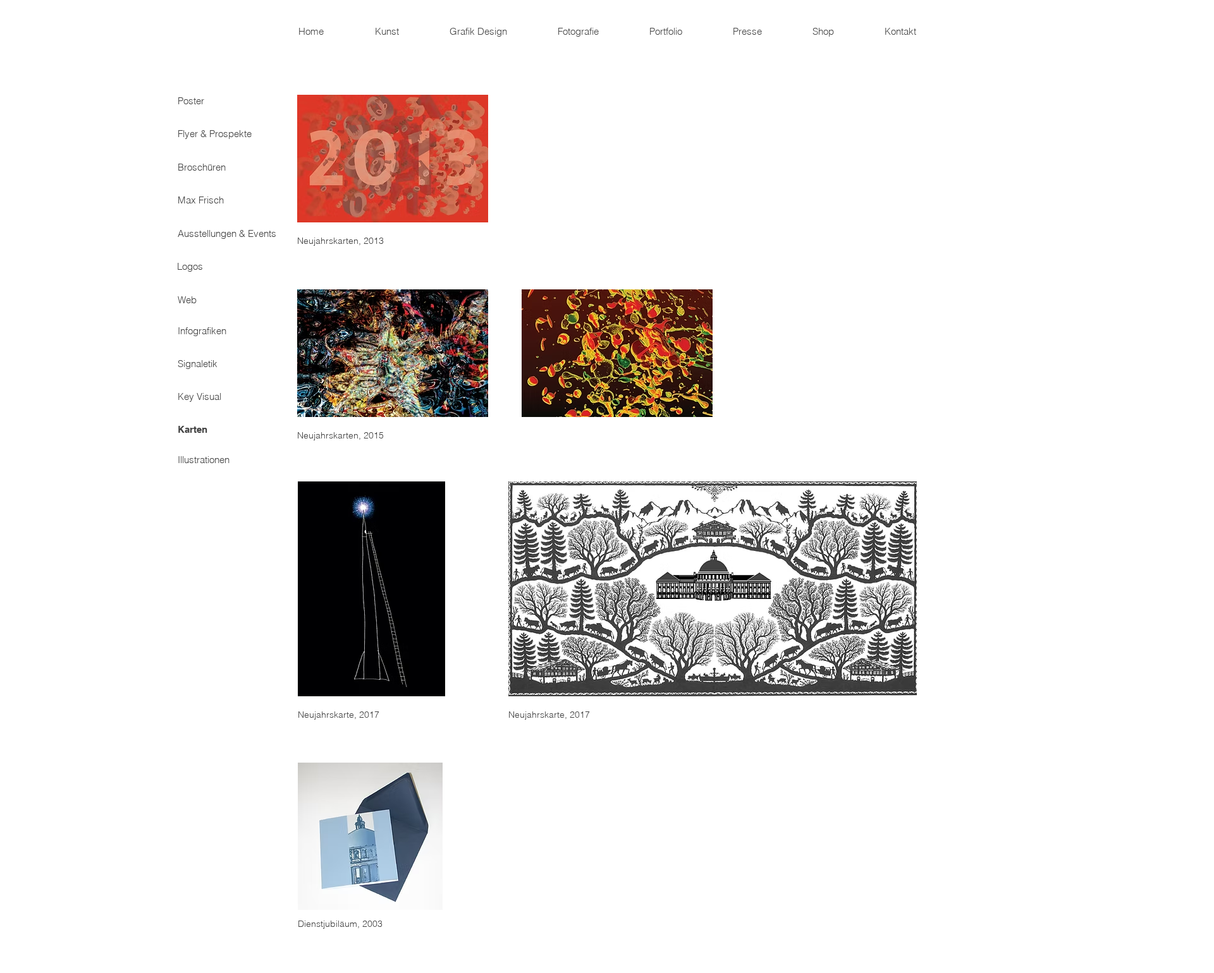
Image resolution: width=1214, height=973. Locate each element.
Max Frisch (201, 200)
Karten (192, 429)
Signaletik (198, 364)
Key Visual (199, 396)
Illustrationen (204, 460)
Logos (190, 266)
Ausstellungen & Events (227, 233)
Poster (191, 101)
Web (187, 300)
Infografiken (202, 331)
